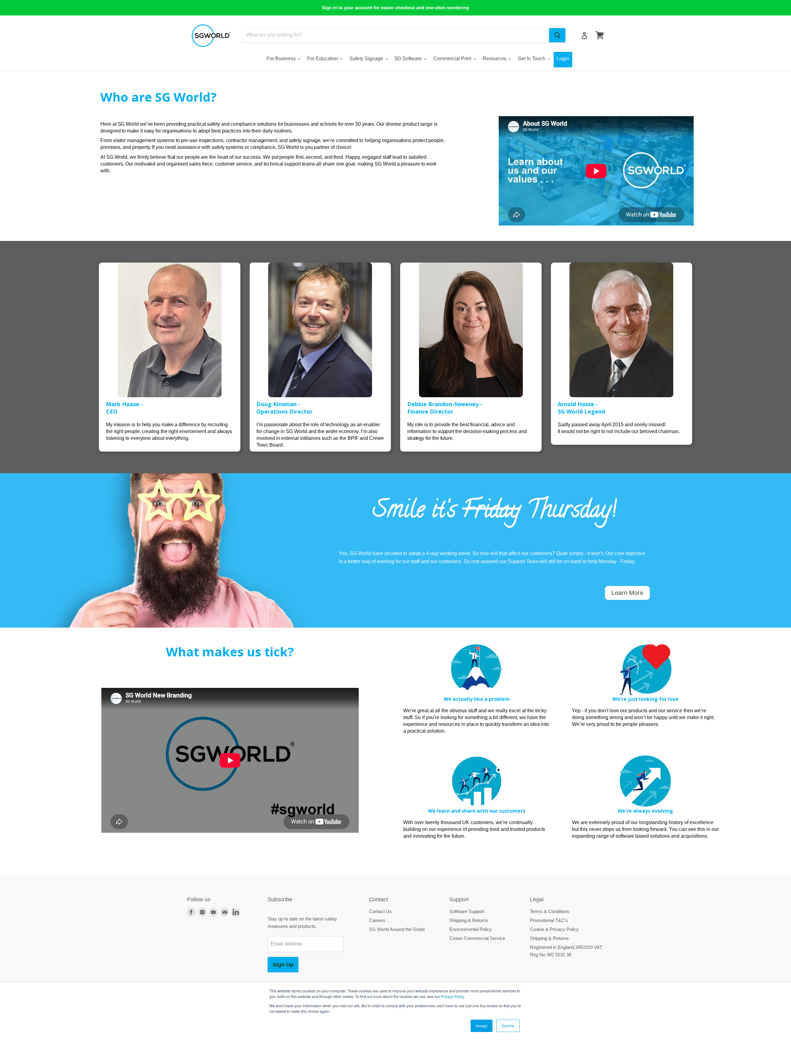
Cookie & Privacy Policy (554, 929)
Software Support (466, 911)
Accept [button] (481, 1025)
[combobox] (396, 35)
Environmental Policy (470, 929)
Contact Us (380, 911)
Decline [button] (507, 1025)
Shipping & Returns (468, 920)
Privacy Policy (452, 996)
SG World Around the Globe (397, 929)
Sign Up (283, 965)
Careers (377, 920)
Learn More (627, 592)
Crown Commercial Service (477, 938)
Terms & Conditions (549, 911)
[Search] (557, 35)
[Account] (584, 35)
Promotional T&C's (549, 920)
